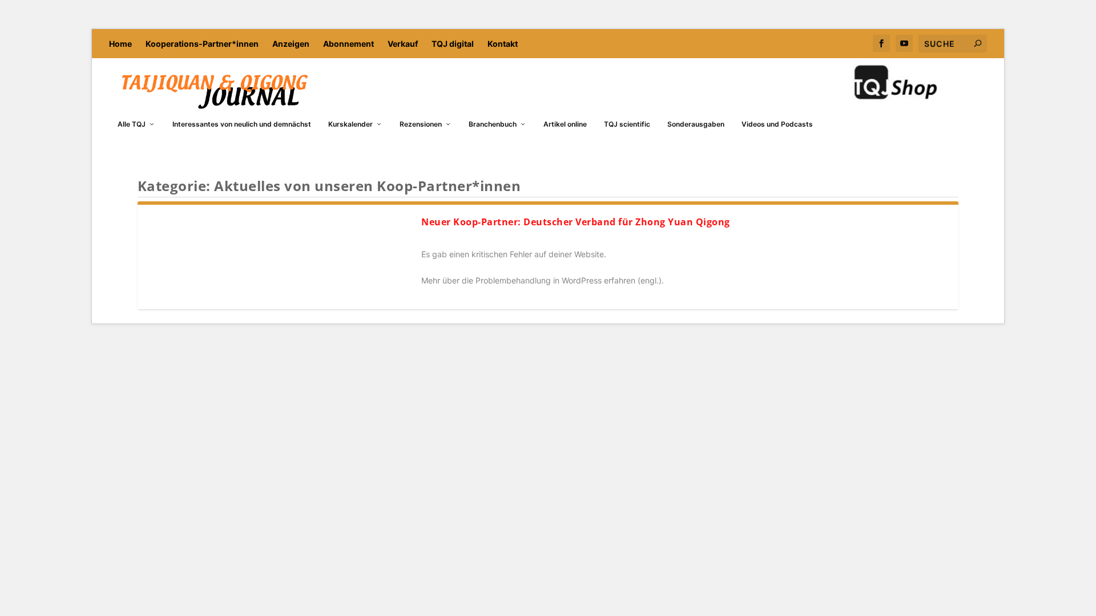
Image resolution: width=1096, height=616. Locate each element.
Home (120, 43)
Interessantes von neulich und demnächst (241, 124)
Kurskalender (350, 124)
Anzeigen (290, 43)
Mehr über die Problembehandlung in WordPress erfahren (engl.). (542, 280)
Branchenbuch (493, 124)
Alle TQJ (132, 124)
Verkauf (403, 43)
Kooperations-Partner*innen (202, 43)
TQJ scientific (627, 124)
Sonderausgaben (695, 124)
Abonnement (348, 43)
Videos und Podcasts (777, 124)
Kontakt (502, 43)
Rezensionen (421, 124)
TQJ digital (453, 43)
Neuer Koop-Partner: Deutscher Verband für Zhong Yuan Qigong (575, 222)
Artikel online (565, 124)
